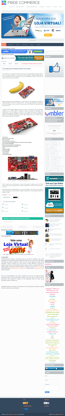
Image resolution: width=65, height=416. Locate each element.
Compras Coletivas (54, 142)
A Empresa (52, 327)
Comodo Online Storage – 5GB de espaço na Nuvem (52, 339)
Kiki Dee (54, 414)
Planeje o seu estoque (52, 301)
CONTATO (38, 44)
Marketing (47, 144)
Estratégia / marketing (57, 157)
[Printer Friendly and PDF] (41, 197)
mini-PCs (7, 70)
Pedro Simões (52, 322)
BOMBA (55, 163)
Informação (48, 159)
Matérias (54, 152)
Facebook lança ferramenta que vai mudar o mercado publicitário (56, 234)
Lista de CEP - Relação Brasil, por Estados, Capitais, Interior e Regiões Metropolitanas (56, 220)
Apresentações (48, 163)
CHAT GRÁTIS (54, 6)
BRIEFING (32, 44)
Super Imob (52, 333)
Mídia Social (56, 150)
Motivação (47, 155)
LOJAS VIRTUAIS (11, 44)
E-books (52, 299)
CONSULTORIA (25, 44)
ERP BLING (48, 6)
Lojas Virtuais (52, 350)
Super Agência (52, 361)
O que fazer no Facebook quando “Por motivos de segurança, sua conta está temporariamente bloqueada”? (56, 255)
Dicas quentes (48, 150)
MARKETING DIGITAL (20, 6)
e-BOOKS (17, 44)
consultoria (55, 161)
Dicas (46, 142)
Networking (52, 308)
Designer (52, 146)
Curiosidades (48, 157)
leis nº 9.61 (39, 266)
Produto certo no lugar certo (55, 248)
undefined (6, 204)
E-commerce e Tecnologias (12, 414)
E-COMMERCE (41, 6)
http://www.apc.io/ (10, 194)
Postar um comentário (8, 221)
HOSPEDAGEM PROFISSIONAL (31, 6)
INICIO (60, 6)
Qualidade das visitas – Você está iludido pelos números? (52, 314)
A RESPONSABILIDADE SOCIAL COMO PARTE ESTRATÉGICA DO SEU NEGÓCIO (52, 320)
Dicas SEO (47, 152)
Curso (47, 146)
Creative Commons (52, 331)
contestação (58, 170)
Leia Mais (52, 296)
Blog (52, 337)
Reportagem (55, 159)
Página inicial (23, 227)
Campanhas (48, 166)
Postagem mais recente (7, 227)
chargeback (47, 161)
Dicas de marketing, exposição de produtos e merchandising (56, 239)
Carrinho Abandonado (57, 166)
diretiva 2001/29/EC (39, 268)
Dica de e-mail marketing (50, 148)
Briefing (52, 346)
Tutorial (52, 306)
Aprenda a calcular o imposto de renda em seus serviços (52, 343)
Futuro (4, 70)
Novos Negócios (55, 144)
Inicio (4, 44)
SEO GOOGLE (11, 6)
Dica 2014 (47, 168)
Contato (52, 302)
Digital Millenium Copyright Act (18, 268)
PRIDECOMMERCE (60, 414)
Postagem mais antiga (38, 227)
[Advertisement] (54, 86)
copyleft (52, 336)
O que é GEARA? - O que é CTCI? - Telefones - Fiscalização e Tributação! (56, 225)
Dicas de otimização (55, 168)
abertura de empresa (49, 170)
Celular (54, 155)
